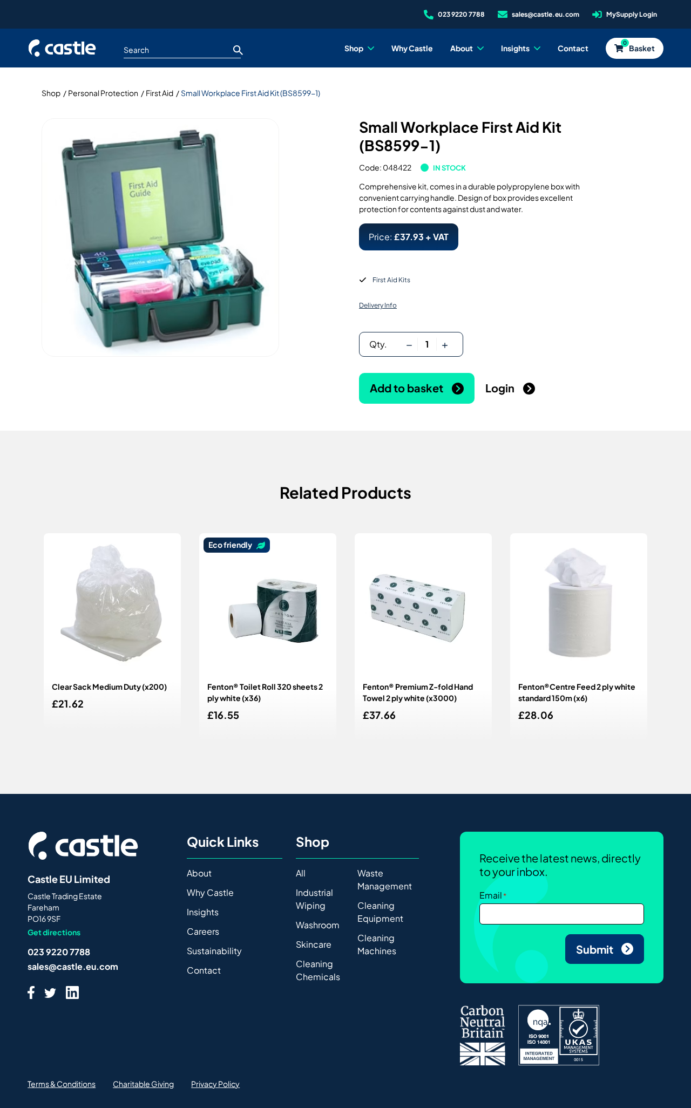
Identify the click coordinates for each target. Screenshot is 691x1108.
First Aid (159, 93)
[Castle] (62, 48)
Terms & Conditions (62, 1084)
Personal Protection (103, 93)
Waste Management (384, 879)
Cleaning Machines (376, 944)
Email (490, 895)
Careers (203, 931)
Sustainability (214, 950)
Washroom (318, 924)
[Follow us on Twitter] (50, 991)
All (301, 873)
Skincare (313, 944)
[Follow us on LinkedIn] (72, 992)
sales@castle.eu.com (73, 966)
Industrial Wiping (314, 899)
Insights (203, 911)
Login (501, 388)
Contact (204, 970)
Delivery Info (378, 305)
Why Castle (210, 892)
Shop (51, 93)
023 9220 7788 (59, 951)
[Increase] (445, 344)
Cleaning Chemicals (318, 970)
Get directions (54, 932)
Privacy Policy (215, 1084)
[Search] (238, 50)
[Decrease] (409, 344)
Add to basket (407, 388)
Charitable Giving (143, 1084)
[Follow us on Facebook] (31, 992)
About (199, 873)
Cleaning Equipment (380, 912)
